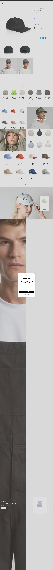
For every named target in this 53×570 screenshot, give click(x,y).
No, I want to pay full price (26, 294)
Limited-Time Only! (26, 278)
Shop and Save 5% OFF (26, 291)
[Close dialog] (34, 274)
